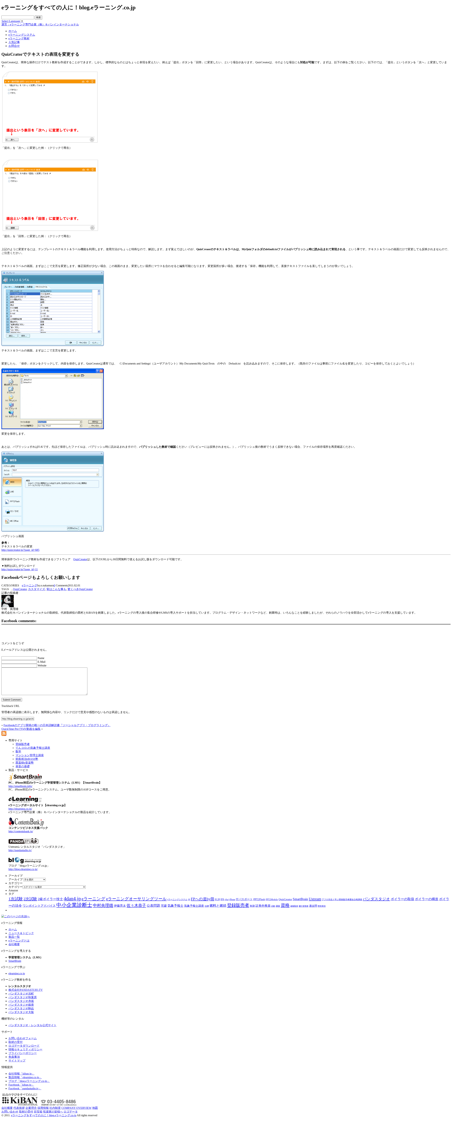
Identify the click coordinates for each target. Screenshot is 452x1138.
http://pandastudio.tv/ (20, 850)
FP (189, 900)
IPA (222, 899)
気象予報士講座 (194, 905)
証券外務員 (262, 905)
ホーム (12, 929)
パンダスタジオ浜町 (21, 993)
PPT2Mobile (272, 899)
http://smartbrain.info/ (20, 786)
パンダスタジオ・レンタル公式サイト (32, 1025)
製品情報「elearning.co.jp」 (25, 1077)
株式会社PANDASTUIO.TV (25, 989)
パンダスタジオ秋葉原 (22, 997)
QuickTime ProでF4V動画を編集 (21, 728)
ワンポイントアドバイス (39, 905)
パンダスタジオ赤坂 (21, 1000)
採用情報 (43, 1107)
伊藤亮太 (120, 905)
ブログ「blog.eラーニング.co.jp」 (29, 1081)
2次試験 (30, 899)
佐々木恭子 (136, 905)
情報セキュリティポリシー (25, 1049)
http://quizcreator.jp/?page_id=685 (20, 549)
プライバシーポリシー (22, 1053)
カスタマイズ (36, 589)
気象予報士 (175, 905)
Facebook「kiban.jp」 (21, 1084)
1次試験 (15, 898)
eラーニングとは (18, 940)
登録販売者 (238, 905)
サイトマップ (16, 1060)
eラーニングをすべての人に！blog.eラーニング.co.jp (43, 1115)
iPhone (232, 899)
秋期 (252, 906)
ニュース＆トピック (21, 933)
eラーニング (29, 585)
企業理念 (31, 1107)
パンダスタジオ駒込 (21, 1008)
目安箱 (38, 1111)
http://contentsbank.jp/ (20, 831)
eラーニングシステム (177, 899)
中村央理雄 (103, 905)
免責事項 (14, 1056)
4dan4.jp (72, 898)
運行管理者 (303, 906)
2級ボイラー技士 (50, 899)
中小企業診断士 (74, 905)
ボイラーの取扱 (402, 899)
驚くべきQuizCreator (80, 589)
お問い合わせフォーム (22, 1038)
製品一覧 (14, 936)
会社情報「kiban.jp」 (21, 1073)
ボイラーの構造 (426, 899)
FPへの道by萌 (202, 899)
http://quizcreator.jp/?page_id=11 (19, 569)
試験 (273, 906)
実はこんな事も (56, 589)
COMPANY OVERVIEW (76, 1107)
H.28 (217, 899)
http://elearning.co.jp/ (20, 808)
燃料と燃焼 (218, 905)
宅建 (164, 905)
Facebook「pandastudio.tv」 (24, 1088)
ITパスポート (244, 899)
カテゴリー (15, 886)
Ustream (315, 899)
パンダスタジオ (376, 899)
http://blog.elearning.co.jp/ (23, 869)
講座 (278, 906)
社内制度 (55, 1107)
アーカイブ (15, 879)
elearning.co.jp (16, 973)
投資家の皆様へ (53, 1111)
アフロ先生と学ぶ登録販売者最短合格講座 (342, 899)
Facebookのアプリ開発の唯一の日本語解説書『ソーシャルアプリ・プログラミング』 (57, 725)
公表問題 (153, 905)
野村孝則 (322, 906)
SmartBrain (300, 899)
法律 (207, 906)
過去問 (313, 905)
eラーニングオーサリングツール (136, 899)
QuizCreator (80, 559)
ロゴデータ (71, 1111)
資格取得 (294, 906)
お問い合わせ (9, 1111)
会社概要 (14, 944)
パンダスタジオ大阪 (21, 1012)
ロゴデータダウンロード (24, 1045)
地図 (95, 1107)
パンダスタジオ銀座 (21, 1004)
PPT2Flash (259, 899)
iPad (227, 900)
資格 (285, 905)
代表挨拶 (19, 1107)
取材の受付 (15, 1041)
